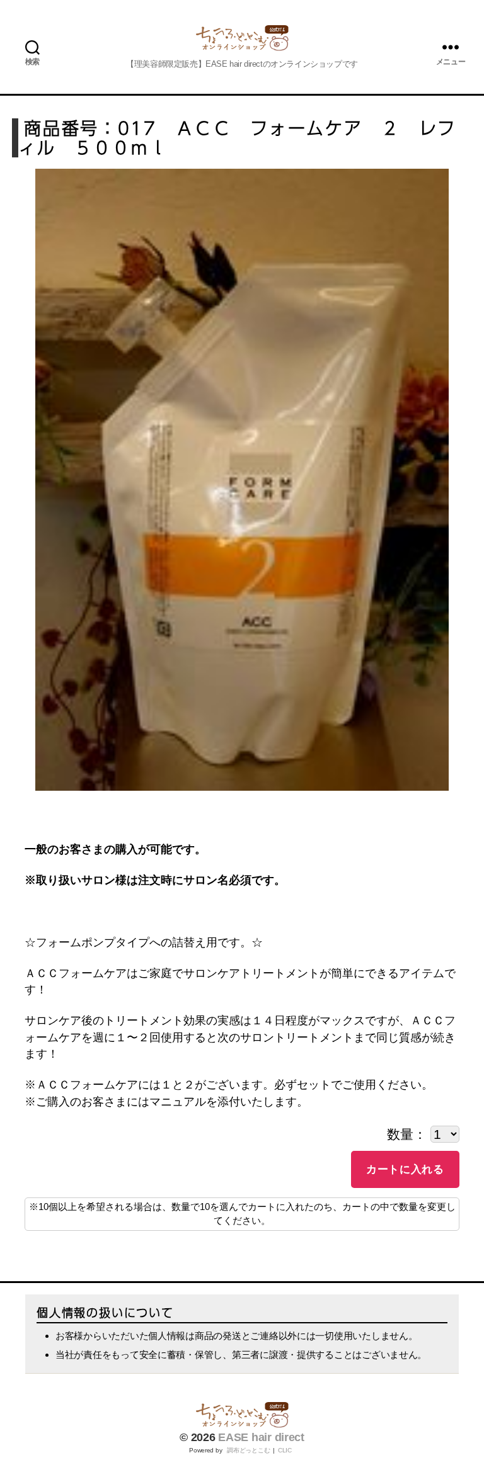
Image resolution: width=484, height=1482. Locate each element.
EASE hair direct (261, 1437)
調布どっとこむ (248, 1450)
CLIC (285, 1450)
